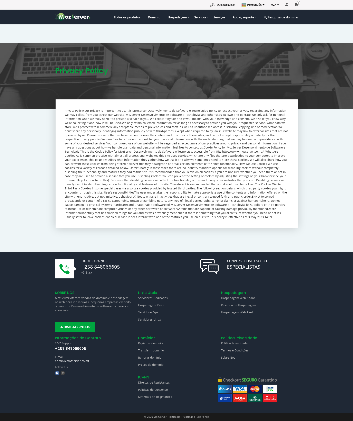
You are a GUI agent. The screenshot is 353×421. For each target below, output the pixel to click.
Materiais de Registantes (155, 397)
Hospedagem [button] (177, 17)
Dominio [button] (154, 17)
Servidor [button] (200, 17)
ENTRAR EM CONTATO (74, 327)
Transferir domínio (151, 350)
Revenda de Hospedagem (238, 305)
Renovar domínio (149, 357)
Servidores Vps (148, 312)
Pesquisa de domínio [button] (282, 17)
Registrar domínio (150, 343)
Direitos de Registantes (154, 382)
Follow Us (61, 367)
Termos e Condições (235, 350)
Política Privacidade (234, 343)
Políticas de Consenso (153, 390)
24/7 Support (64, 343)
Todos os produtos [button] (127, 17)
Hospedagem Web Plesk (237, 312)
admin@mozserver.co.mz (72, 361)
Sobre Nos (228, 357)
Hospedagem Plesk (151, 305)
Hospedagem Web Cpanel (238, 298)
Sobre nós (203, 417)
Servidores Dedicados (153, 298)
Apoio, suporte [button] (243, 17)
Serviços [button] (219, 17)
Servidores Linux (149, 319)
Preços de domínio (150, 365)
